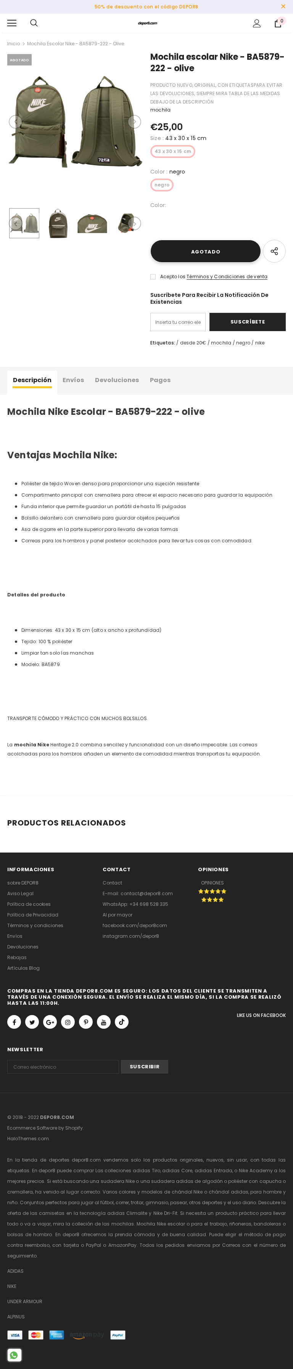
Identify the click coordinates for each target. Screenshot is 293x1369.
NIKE (11, 1286)
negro (162, 185)
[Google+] (50, 1022)
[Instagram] (68, 1022)
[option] (75, 121)
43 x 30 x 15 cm (173, 151)
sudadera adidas (172, 1181)
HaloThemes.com (28, 1138)
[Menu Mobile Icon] (11, 23)
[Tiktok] (122, 1022)
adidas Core (177, 1170)
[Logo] (147, 23)
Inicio (13, 43)
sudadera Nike (118, 1181)
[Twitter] (32, 1022)
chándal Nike (187, 1192)
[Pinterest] (86, 1022)
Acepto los (172, 276)
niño (12, 1202)
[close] (283, 7)
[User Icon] (257, 23)
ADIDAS (15, 1271)
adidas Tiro (146, 1170)
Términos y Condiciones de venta (227, 276)
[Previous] (16, 122)
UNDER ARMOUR (24, 1301)
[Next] (134, 122)
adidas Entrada (213, 1170)
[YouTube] (104, 1022)
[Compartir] (274, 251)
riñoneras (240, 1224)
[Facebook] (14, 1022)
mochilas (122, 1224)
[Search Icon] (34, 23)
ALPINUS (16, 1316)
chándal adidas (228, 1192)
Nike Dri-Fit (165, 1213)
